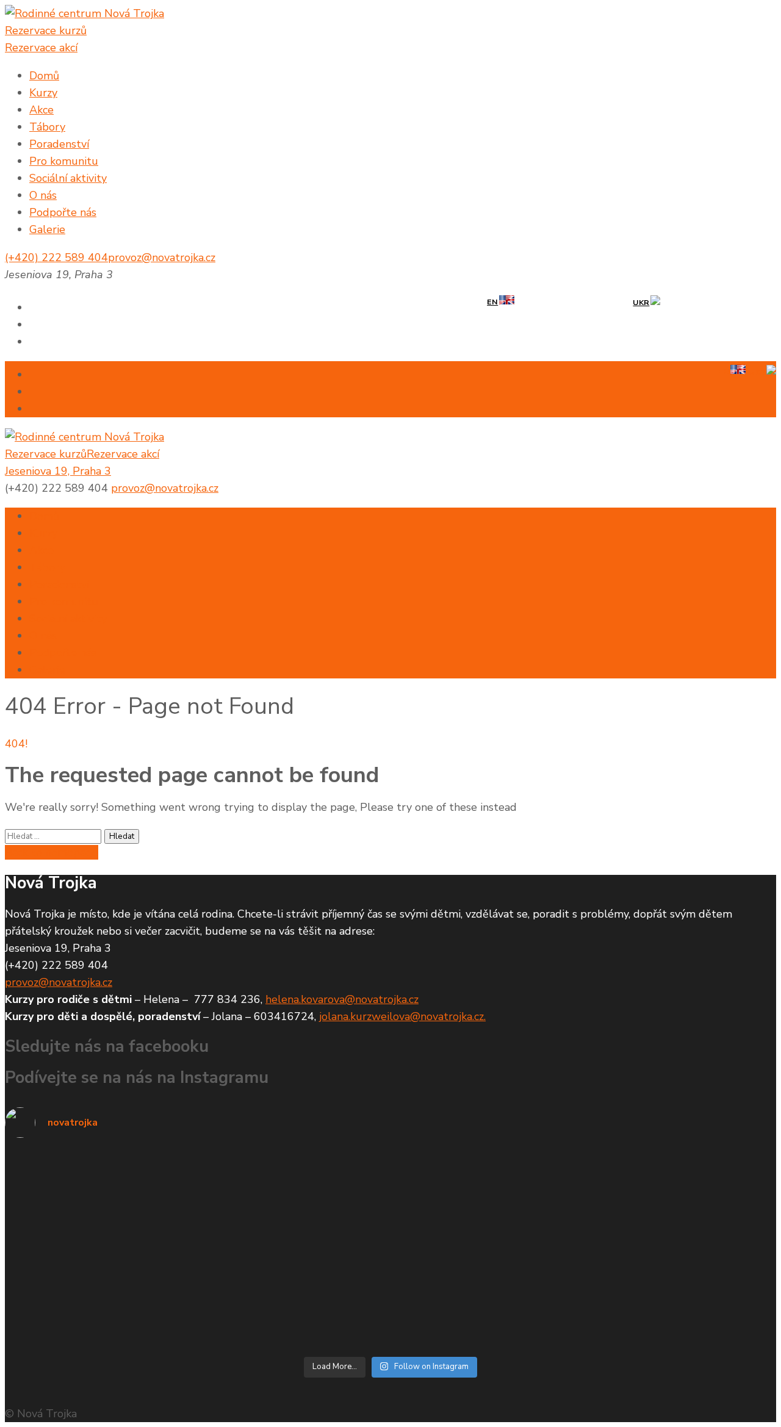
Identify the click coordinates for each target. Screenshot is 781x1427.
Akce (41, 109)
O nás (43, 195)
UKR (641, 302)
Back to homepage (51, 852)
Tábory (47, 127)
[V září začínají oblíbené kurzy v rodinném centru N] (196, 1286)
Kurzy (43, 92)
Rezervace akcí (41, 47)
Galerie (47, 229)
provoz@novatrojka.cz (161, 257)
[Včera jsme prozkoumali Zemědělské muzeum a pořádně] (585, 1244)
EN (492, 302)
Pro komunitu (63, 161)
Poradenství (59, 144)
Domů (44, 75)
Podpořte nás (62, 212)
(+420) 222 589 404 (56, 257)
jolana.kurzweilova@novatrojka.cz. (402, 1016)
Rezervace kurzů (46, 30)
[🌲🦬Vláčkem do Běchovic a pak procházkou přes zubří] (585, 1186)
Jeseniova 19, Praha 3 (58, 471)
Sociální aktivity (68, 178)
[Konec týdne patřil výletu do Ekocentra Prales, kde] (196, 1169)
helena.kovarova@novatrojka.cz (342, 999)
